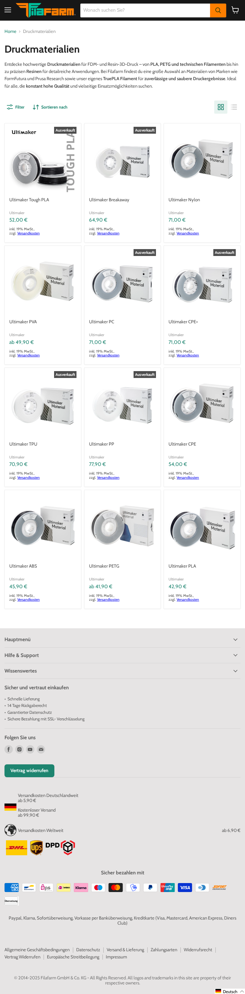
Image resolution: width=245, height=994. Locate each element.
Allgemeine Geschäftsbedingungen (37, 949)
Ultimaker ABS (23, 566)
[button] (230, 991)
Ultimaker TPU (23, 444)
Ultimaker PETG (104, 566)
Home (10, 31)
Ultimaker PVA (23, 321)
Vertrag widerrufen (29, 770)
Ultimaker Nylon (184, 199)
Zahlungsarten (164, 949)
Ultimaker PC (101, 321)
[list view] (234, 107)
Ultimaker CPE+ (183, 321)
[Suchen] (218, 10)
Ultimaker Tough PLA (29, 199)
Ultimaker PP (101, 444)
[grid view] (220, 107)
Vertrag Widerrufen (22, 957)
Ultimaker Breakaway (109, 199)
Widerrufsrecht (198, 949)
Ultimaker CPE (182, 444)
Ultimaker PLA (182, 566)
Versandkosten (28, 233)
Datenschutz (88, 949)
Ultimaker (16, 213)
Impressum (116, 957)
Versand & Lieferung (125, 949)
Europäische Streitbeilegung (73, 957)
